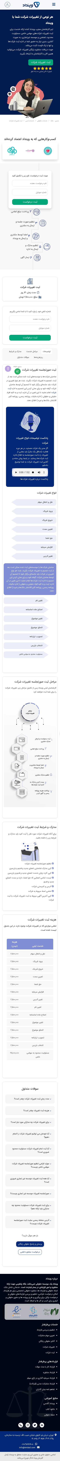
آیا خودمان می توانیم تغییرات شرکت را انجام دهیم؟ (31, 1135)
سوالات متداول (23, 357)
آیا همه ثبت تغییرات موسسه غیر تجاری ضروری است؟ (29, 1180)
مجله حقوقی (49, 1414)
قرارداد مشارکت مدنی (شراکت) (42, 1383)
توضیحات (47, 351)
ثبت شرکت (50, 1352)
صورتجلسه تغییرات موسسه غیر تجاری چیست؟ (29, 1193)
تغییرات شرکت (49, 1347)
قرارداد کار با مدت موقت (45, 1366)
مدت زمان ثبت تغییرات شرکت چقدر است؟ (31, 1098)
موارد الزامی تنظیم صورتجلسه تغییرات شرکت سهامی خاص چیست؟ (30, 1165)
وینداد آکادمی (49, 1403)
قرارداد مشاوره (49, 1372)
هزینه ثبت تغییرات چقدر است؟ (36, 1110)
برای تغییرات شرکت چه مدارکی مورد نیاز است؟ (30, 1122)
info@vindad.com (27, 1447)
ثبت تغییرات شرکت (40, 62)
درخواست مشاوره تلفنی (30, 1252)
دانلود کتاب (50, 1409)
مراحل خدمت (32, 351)
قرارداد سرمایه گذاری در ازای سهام (41, 1378)
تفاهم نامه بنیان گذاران (45, 1389)
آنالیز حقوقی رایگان (47, 1341)
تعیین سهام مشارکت (46, 1335)
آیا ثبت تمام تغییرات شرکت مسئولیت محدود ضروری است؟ (30, 1150)
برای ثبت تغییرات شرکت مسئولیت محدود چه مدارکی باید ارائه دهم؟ (30, 1207)
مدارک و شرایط (15, 351)
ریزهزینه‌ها (38, 357)
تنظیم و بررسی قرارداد (46, 1330)
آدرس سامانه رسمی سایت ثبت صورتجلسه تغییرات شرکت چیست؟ (31, 1222)
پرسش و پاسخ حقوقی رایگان (30, 1244)
